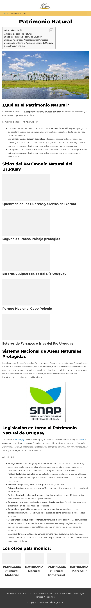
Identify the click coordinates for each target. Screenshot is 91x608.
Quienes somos (14, 593)
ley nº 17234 (20, 440)
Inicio (6, 14)
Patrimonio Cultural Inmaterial (57, 571)
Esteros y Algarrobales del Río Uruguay (34, 274)
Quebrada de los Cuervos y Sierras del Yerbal (39, 204)
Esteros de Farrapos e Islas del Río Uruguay (37, 343)
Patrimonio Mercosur (79, 569)
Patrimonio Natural (34, 569)
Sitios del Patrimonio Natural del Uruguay (23, 37)
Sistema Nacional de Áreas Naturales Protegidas (26, 40)
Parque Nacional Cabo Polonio (27, 308)
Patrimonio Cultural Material (12, 571)
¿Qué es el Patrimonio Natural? (18, 34)
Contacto (27, 593)
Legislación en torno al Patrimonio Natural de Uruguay (29, 43)
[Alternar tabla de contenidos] (50, 30)
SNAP (82, 440)
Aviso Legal (79, 593)
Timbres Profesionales (45, 597)
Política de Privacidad (43, 593)
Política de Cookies (63, 593)
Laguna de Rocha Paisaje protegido (31, 239)
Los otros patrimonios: (15, 46)
